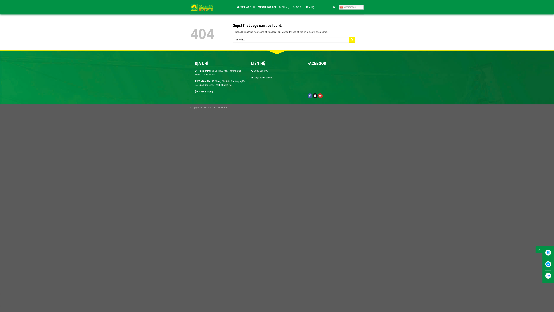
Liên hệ (309, 7)
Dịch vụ (284, 7)
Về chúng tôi (267, 7)
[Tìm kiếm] (334, 7)
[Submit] (352, 39)
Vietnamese (349, 7)
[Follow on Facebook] (310, 95)
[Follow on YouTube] (320, 95)
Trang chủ (247, 7)
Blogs (297, 7)
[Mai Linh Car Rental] (202, 7)
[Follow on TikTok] (315, 95)
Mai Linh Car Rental (217, 107)
